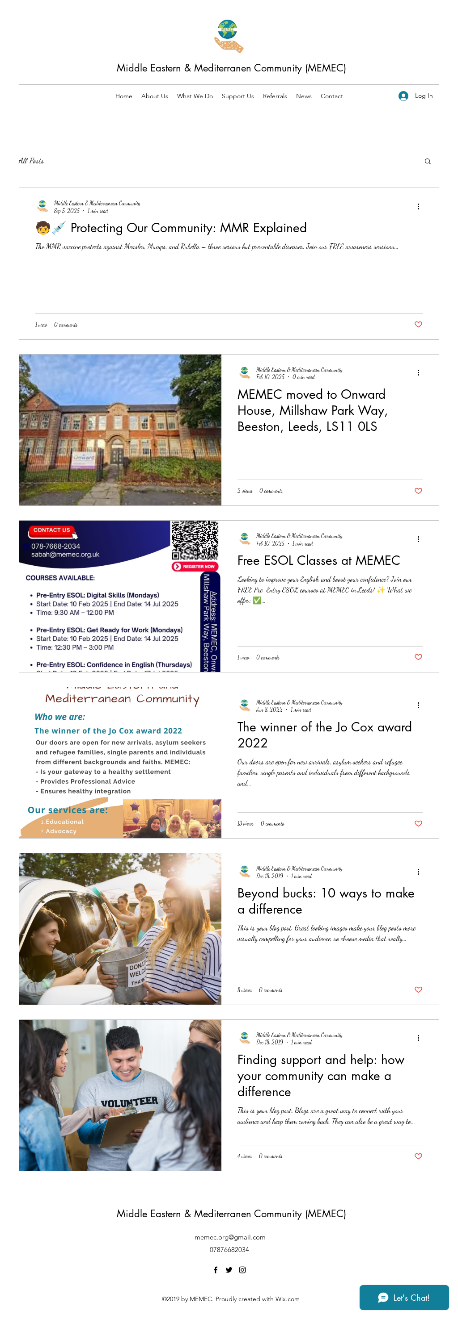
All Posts (31, 160)
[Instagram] (242, 1269)
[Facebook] (215, 1269)
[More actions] (421, 206)
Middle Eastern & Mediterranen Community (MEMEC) (231, 68)
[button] (428, 162)
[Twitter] (229, 1269)
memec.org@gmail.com (230, 1237)
